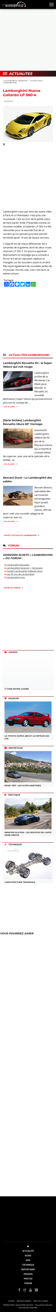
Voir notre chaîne (17, 689)
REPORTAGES (28, 1269)
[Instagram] (24, 1290)
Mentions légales (24, 1301)
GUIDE (28, 1255)
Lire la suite (9, 407)
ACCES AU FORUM (12, 588)
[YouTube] (30, 1290)
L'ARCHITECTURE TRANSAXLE (19, 882)
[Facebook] (19, 1290)
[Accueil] (28, 1246)
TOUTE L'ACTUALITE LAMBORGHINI (20, 535)
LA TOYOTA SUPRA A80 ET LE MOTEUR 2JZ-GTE (27, 737)
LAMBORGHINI (10, 83)
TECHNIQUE (28, 1264)
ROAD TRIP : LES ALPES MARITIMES (22, 785)
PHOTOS (28, 1278)
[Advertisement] (28, 40)
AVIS (28, 1260)
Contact (11, 1301)
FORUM (28, 1283)
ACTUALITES (36, 81)
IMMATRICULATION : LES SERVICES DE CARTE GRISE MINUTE (28, 833)
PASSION (28, 1274)
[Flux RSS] (36, 1290)
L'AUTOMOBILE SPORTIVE (15, 81)
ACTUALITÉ (28, 1250)
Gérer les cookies (40, 1301)
